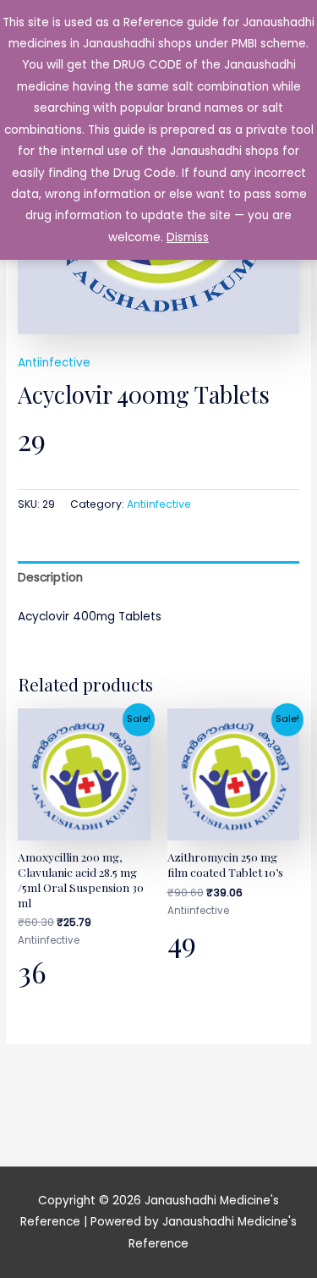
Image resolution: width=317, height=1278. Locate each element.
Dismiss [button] (188, 237)
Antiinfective (54, 363)
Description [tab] (50, 578)
